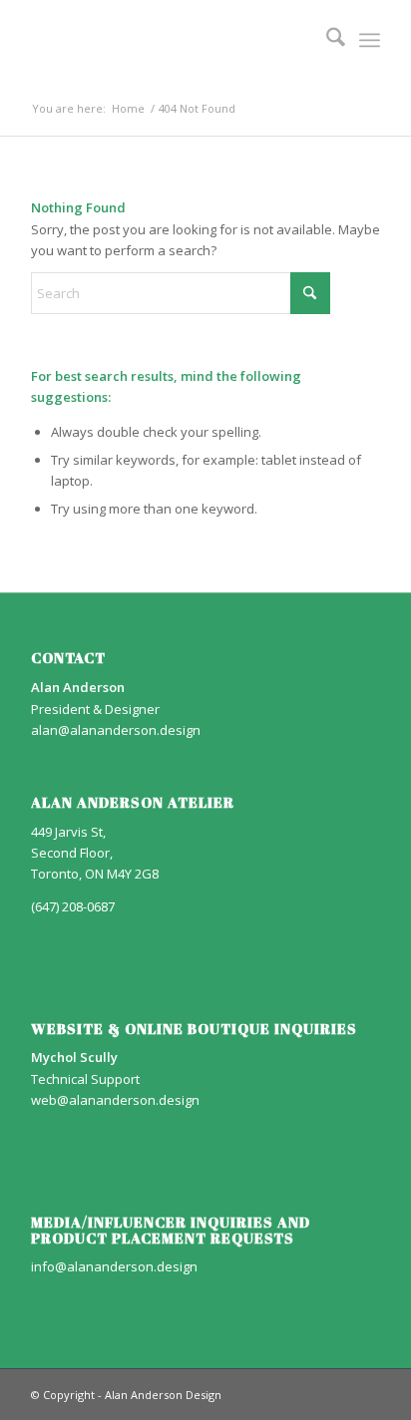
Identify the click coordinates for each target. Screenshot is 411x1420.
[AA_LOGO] (170, 40)
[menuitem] (325, 40)
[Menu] (369, 40)
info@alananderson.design (114, 1266)
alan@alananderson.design (116, 730)
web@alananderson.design (115, 1100)
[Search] (325, 40)
